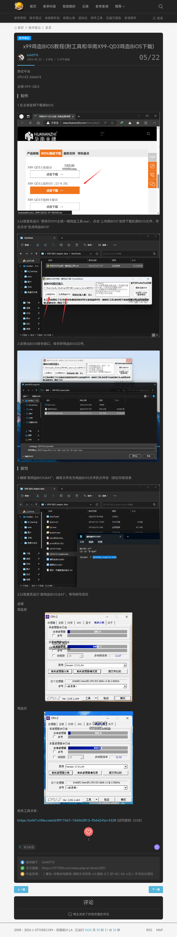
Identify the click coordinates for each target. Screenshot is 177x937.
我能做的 (69, 6)
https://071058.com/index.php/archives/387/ (74, 868)
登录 (160, 18)
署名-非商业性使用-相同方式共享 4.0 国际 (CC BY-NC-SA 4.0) (88, 874)
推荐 (118, 6)
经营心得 (69, 18)
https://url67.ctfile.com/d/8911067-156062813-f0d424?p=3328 (66, 820)
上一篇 (21, 889)
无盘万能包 (113, 18)
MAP (159, 930)
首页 (33, 6)
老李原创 (20, 18)
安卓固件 (130, 18)
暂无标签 (29, 847)
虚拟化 (82, 18)
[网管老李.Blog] (19, 6)
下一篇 (156, 889)
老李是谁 (101, 6)
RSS (149, 930)
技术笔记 (35, 18)
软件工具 (97, 18)
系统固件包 (52, 18)
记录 (85, 6)
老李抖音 (49, 6)
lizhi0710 (32, 55)
